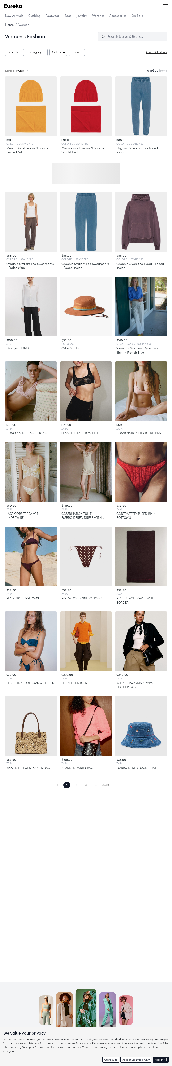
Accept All (161, 1059)
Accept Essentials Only (136, 1059)
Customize (110, 1059)
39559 (105, 785)
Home (9, 24)
